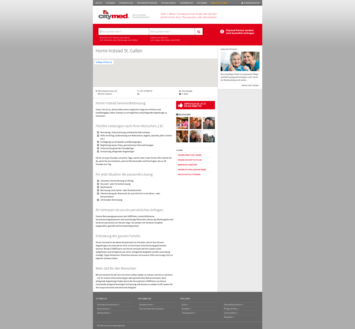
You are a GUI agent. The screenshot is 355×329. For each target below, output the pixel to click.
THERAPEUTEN (126, 2)
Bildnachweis (103, 312)
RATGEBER (202, 2)
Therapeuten (188, 312)
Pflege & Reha (231, 308)
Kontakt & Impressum (108, 304)
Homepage (187, 90)
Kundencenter (146, 304)
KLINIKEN (110, 2)
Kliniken (186, 308)
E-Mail (185, 93)
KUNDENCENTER (251, 2)
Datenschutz (103, 308)
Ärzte (185, 304)
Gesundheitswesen (233, 304)
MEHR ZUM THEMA (250, 85)
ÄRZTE (99, 2)
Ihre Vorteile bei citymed (151, 308)
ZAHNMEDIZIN (186, 2)
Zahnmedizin (230, 312)
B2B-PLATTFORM (219, 2)
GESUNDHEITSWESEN (147, 2)
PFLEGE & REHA (168, 2)
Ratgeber (229, 317)
